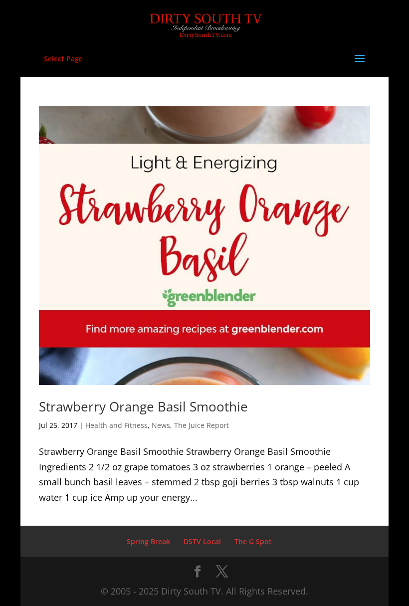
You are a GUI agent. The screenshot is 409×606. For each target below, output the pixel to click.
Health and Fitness (116, 425)
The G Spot (253, 541)
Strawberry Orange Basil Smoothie (143, 406)
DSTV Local (202, 541)
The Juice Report (201, 425)
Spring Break (148, 541)
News (161, 425)
